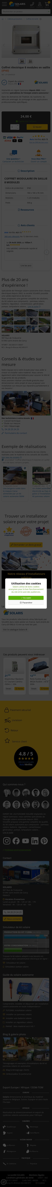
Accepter (27, 598)
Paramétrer (27, 602)
